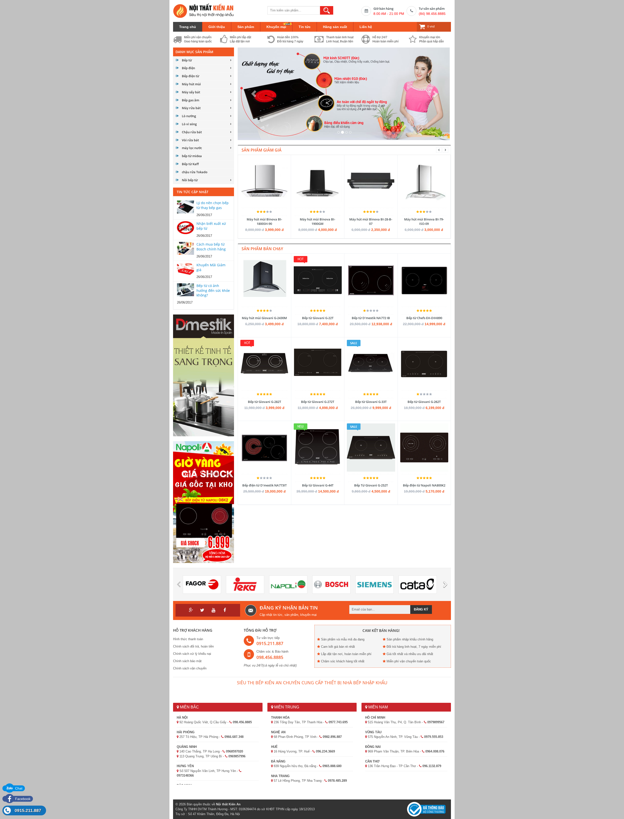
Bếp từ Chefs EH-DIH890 (424, 318)
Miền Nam (377, 707)
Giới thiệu (216, 27)
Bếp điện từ (190, 76)
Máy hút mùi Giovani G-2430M (264, 318)
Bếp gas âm (190, 100)
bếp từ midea (192, 156)
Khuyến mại (276, 27)
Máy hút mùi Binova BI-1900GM (317, 221)
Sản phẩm (245, 27)
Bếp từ (187, 60)
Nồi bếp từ (190, 180)
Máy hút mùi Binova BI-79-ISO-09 (424, 221)
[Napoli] (288, 584)
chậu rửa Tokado (194, 172)
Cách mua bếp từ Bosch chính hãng (211, 246)
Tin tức (305, 27)
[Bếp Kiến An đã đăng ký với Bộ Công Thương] (426, 809)
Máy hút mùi (191, 84)
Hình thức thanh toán (188, 639)
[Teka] (245, 584)
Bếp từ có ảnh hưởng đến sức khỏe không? (213, 290)
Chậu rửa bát (192, 132)
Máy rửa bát (191, 108)
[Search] (326, 10)
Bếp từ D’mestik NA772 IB (371, 318)
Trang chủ (187, 27)
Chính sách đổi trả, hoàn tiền (193, 646)
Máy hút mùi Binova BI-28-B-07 (370, 221)
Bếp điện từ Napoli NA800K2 (424, 485)
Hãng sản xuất (335, 27)
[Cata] (418, 584)
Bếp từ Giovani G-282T (264, 402)
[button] (254, 94)
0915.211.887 (28, 810)
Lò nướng (189, 116)
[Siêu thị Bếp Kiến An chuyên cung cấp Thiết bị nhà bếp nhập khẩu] (203, 11)
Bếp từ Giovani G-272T (317, 402)
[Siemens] (374, 584)
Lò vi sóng (189, 124)
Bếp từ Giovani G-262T (424, 402)
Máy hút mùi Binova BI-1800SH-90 (264, 221)
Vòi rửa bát (190, 140)
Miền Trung (286, 707)
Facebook (22, 799)
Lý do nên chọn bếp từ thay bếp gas (212, 205)
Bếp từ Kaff (190, 164)
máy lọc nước (192, 148)
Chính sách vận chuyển (189, 668)
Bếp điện (188, 68)
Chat (18, 788)
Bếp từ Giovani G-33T (371, 402)
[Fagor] (202, 584)
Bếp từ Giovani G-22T (317, 318)
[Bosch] (331, 584)
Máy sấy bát (191, 92)
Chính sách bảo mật (187, 661)
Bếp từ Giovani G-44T (317, 485)
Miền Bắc (189, 707)
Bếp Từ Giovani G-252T (371, 485)
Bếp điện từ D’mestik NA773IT (264, 485)
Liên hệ (366, 27)
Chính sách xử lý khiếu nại (192, 654)
